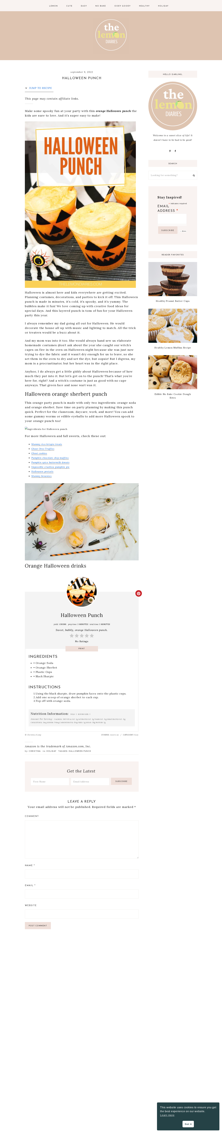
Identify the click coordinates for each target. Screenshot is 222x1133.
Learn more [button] (167, 1115)
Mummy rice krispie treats (46, 444)
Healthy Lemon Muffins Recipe (172, 347)
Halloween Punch (80, 751)
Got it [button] (188, 1124)
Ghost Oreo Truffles (42, 448)
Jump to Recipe (40, 88)
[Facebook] (175, 151)
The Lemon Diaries (111, 36)
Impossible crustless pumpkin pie (50, 466)
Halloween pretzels (42, 471)
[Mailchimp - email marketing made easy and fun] (183, 231)
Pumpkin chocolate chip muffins (50, 457)
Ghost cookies (39, 453)
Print (81, 649)
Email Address (167, 209)
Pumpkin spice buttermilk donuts (50, 462)
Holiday (51, 751)
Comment (32, 816)
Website (31, 905)
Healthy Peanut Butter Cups (173, 301)
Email (30, 885)
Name (30, 865)
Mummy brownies (41, 476)
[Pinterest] (170, 151)
